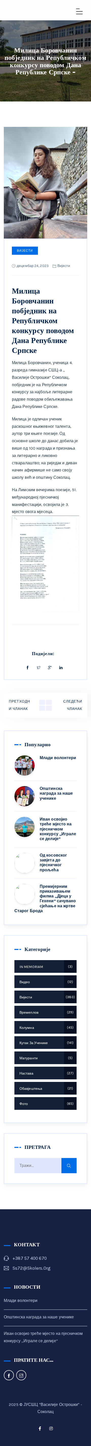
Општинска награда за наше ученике (56, 793)
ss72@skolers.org (31, 1268)
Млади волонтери (58, 757)
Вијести (25, 250)
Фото (45, 1104)
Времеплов (45, 1012)
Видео (45, 982)
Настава (45, 1073)
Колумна (45, 1028)
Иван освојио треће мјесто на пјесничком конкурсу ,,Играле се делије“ (58, 829)
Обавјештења (45, 1088)
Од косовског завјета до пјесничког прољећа (53, 862)
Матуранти (45, 1058)
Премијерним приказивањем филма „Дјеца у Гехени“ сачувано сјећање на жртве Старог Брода (45, 898)
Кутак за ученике (45, 1043)
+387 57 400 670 (29, 1258)
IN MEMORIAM (45, 967)
